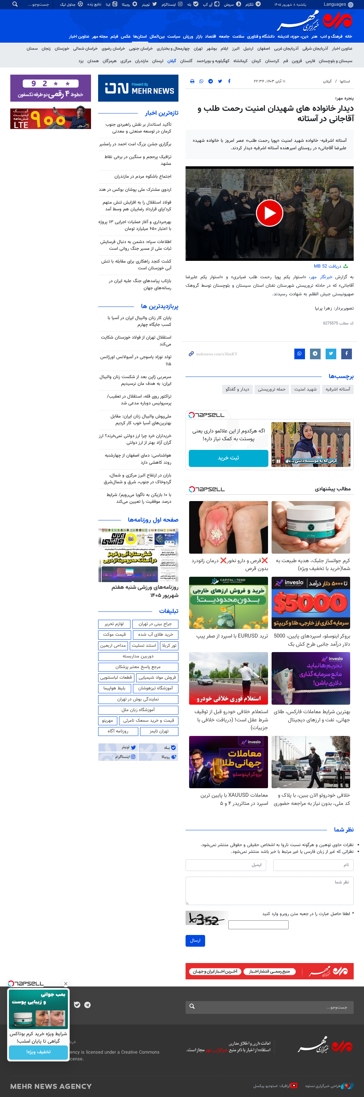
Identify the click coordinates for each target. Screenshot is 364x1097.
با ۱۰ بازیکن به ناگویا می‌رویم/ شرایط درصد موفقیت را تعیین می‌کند (139, 498)
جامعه (224, 36)
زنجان (46, 48)
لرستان (158, 61)
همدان (93, 61)
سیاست (173, 36)
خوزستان (62, 48)
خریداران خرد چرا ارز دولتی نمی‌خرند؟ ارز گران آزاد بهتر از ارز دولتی (135, 439)
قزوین (297, 61)
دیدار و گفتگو (237, 389)
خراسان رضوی (113, 48)
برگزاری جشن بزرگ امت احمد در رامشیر (135, 144)
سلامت (238, 36)
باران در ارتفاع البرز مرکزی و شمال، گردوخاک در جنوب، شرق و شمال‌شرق (137, 479)
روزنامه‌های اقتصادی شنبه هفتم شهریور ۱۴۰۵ (143, 591)
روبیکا (126, 4)
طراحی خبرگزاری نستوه (323, 1086)
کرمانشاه (241, 61)
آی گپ (208, 4)
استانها (345, 82)
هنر (314, 36)
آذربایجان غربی (286, 48)
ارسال (195, 940)
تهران (198, 48)
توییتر (146, 4)
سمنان (32, 48)
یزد (81, 61)
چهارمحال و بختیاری (173, 48)
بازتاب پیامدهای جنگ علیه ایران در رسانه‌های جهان (140, 284)
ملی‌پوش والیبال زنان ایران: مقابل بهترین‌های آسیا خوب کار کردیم (141, 420)
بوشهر (212, 48)
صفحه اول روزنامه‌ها (153, 520)
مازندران (141, 61)
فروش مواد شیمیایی (157, 677)
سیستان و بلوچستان (335, 61)
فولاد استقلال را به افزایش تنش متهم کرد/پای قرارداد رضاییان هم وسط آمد (137, 206)
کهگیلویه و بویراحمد (213, 61)
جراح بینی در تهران (155, 624)
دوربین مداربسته (138, 656)
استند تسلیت (144, 645)
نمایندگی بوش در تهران (138, 699)
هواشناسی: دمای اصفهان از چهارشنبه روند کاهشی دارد (138, 459)
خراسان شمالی (85, 48)
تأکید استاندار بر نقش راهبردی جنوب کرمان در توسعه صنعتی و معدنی (138, 128)
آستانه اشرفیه (338, 389)
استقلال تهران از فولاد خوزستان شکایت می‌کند (136, 341)
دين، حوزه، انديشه (293, 36)
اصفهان (263, 48)
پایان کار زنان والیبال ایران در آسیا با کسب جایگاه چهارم (139, 321)
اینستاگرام (169, 4)
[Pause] (278, 461)
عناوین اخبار (342, 48)
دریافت (328, 266)
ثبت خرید (228, 458)
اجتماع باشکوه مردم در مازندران (142, 176)
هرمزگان (110, 61)
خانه (348, 36)
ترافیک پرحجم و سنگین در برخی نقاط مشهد (138, 160)
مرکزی (126, 61)
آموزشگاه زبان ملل (138, 710)
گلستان (186, 61)
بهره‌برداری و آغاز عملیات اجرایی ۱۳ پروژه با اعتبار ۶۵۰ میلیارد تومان (134, 225)
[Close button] (65, 983)
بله (189, 4)
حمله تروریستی (271, 389)
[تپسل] (191, 415)
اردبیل (248, 48)
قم (285, 61)
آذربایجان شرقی (315, 48)
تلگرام (250, 4)
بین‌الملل (157, 36)
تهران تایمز (159, 731)
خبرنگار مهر (321, 277)
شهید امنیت (305, 389)
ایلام (224, 48)
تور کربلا (169, 645)
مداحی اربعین (113, 645)
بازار (199, 36)
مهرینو (107, 720)
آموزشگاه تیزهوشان (155, 688)
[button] (269, 213)
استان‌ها (140, 36)
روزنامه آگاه (118, 731)
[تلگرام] (87, 1006)
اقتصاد (210, 36)
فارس (310, 61)
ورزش (188, 36)
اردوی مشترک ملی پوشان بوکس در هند (135, 189)
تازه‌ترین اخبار (161, 113)
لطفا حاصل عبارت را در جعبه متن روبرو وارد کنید (308, 914)
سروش (229, 4)
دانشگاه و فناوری (261, 36)
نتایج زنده (94, 4)
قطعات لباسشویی (116, 677)
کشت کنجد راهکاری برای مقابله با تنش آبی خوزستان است (136, 265)
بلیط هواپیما (114, 688)
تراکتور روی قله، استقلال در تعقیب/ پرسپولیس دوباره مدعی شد (139, 400)
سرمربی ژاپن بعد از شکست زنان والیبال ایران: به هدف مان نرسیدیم (135, 380)
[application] (270, 213)
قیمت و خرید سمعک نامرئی (148, 720)
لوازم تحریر (114, 624)
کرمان (256, 61)
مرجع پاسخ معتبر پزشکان (138, 667)
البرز (236, 48)
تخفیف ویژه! (38, 1052)
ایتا (108, 4)
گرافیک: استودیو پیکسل (272, 1086)
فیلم (114, 36)
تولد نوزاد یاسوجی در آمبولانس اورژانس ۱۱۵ (135, 360)
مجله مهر (100, 36)
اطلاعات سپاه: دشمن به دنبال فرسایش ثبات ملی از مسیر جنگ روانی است (135, 245)
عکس (125, 36)
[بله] (77, 1006)
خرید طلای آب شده (155, 634)
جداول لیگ (68, 4)
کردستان (272, 61)
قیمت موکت (114, 634)
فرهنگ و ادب (331, 36)
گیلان (171, 61)
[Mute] (288, 461)
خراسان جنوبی (141, 48)
